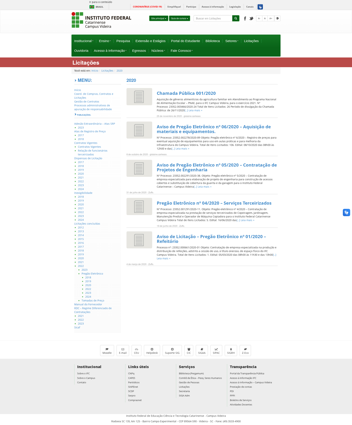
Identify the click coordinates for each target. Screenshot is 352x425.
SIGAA (202, 353)
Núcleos (157, 51)
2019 (81, 170)
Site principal (158, 18)
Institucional (83, 41)
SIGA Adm (184, 395)
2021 (81, 177)
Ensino (104, 41)
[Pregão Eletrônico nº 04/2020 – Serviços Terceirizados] (139, 206)
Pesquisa (123, 41)
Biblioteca (213, 41)
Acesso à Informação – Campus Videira (251, 382)
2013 (81, 231)
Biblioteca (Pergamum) (191, 373)
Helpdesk (152, 353)
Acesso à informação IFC (243, 378)
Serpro (131, 395)
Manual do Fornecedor (88, 304)
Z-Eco (245, 353)
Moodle (107, 353)
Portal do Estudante (185, 41)
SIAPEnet (133, 386)
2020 (119, 70)
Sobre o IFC (83, 373)
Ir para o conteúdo (100, 2)
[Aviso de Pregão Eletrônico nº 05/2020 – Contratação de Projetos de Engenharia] (139, 168)
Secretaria (184, 391)
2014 (81, 235)
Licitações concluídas (87, 223)
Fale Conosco (181, 51)
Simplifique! (174, 6)
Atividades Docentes (241, 404)
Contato (81, 382)
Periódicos (134, 382)
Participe (191, 6)
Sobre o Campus (86, 378)
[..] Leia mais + (193, 110)
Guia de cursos (179, 18)
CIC (189, 353)
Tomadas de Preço (93, 300)
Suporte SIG (172, 353)
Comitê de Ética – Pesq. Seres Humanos (200, 378)
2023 (81, 127)
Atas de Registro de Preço (90, 131)
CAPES (131, 378)
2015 (81, 239)
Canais (250, 6)
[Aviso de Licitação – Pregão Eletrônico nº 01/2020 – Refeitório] (139, 239)
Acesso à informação (213, 6)
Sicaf (77, 327)
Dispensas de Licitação (88, 158)
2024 (81, 189)
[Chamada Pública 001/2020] (139, 96)
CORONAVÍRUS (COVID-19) (147, 6)
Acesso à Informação (109, 51)
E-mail (123, 353)
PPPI (232, 395)
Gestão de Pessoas (189, 382)
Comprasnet (135, 400)
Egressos (139, 51)
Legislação (235, 6)
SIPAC (216, 353)
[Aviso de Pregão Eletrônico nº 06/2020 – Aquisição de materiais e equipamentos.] (139, 129)
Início (94, 70)
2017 (81, 135)
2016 (81, 243)
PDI (232, 391)
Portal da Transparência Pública (247, 373)
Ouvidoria (81, 51)
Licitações (251, 41)
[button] (260, 7)
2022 (81, 181)
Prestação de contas (241, 386)
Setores (231, 41)
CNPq (131, 373)
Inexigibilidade (83, 193)
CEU (136, 353)
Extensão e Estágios (150, 41)
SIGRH (231, 353)
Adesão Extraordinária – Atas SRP (94, 123)
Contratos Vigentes (85, 143)
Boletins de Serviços (241, 400)
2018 (81, 139)
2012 (81, 227)
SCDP (131, 391)
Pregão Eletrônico (92, 273)
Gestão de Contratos (86, 101)
